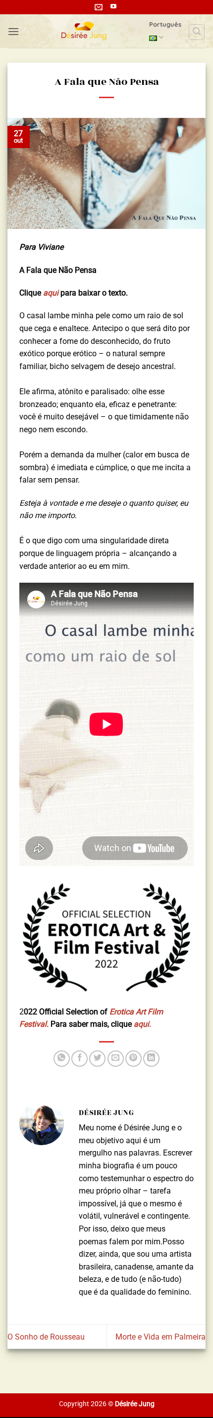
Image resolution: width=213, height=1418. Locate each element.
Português (165, 24)
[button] (13, 31)
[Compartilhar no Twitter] (97, 1058)
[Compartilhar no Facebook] (79, 1058)
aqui (50, 293)
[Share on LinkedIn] (151, 1058)
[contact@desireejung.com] (100, 7)
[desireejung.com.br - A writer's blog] (84, 31)
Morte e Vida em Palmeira (160, 1337)
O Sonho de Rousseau (46, 1337)
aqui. (142, 1024)
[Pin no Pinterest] (133, 1058)
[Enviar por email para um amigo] (115, 1058)
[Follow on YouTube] (113, 6)
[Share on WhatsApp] (61, 1058)
